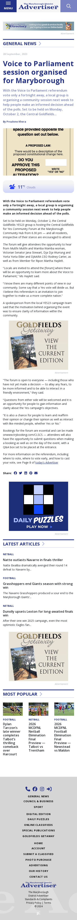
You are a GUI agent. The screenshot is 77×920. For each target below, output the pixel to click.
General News (19, 43)
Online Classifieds (38, 825)
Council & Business (38, 801)
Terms (47, 902)
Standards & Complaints (38, 899)
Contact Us (38, 876)
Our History (38, 871)
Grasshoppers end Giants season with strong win (38, 586)
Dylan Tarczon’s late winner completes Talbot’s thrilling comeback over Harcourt (12, 739)
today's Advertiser (46, 462)
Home (38, 843)
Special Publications (38, 830)
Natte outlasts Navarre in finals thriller (33, 560)
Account (39, 848)
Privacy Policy (33, 902)
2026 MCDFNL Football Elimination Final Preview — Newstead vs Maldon (62, 737)
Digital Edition (38, 814)
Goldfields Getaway (38, 836)
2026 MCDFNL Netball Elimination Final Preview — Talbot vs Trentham (37, 737)
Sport (38, 807)
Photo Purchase (38, 859)
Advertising (38, 865)
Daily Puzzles (38, 819)
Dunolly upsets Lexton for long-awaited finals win (38, 613)
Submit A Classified (38, 854)
